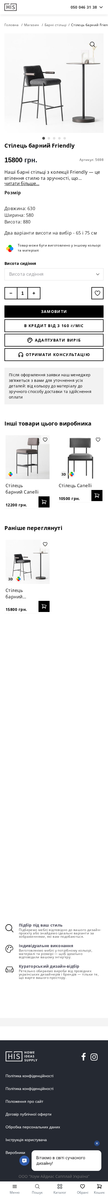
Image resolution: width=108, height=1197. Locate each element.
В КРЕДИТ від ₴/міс (54, 325)
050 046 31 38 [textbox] (84, 7)
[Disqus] (54, 689)
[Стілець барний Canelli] (28, 457)
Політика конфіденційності (29, 1076)
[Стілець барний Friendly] (28, 562)
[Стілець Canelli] (81, 457)
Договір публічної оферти (29, 1114)
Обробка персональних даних (33, 1127)
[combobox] (84, 7)
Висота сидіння (20, 263)
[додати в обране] (97, 293)
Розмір (12, 193)
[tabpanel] (54, 83)
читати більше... (21, 183)
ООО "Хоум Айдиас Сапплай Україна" (54, 1176)
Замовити (54, 311)
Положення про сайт (24, 1101)
